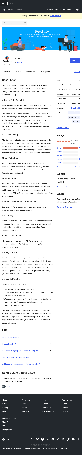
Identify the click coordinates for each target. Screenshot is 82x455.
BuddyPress (8, 430)
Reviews (18, 72)
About (4, 400)
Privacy (5, 411)
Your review (61, 167)
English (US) (75, 108)
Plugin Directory (7, 10)
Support (77, 72)
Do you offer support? (11, 337)
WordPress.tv (48, 411)
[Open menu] (78, 3)
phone (77, 117)
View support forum (64, 187)
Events (64, 404)
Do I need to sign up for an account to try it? (20, 351)
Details (7, 72)
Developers (46, 408)
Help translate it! (55, 16)
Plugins (25, 408)
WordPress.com (9, 418)
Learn (44, 400)
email (77, 113)
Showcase (26, 400)
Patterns (25, 411)
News (4, 404)
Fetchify (20, 62)
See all (77, 167)
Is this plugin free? (9, 344)
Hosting (5, 408)
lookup (71, 117)
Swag (65, 411)
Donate (66, 408)
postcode (76, 121)
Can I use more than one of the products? (18, 357)
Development (45, 72)
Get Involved (67, 400)
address (71, 113)
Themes (25, 404)
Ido (8, 439)
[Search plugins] (25, 23)
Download (74, 60)
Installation (30, 72)
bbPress (6, 426)
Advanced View (63, 128)
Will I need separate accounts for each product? (21, 364)
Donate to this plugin (65, 207)
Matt (5, 422)
